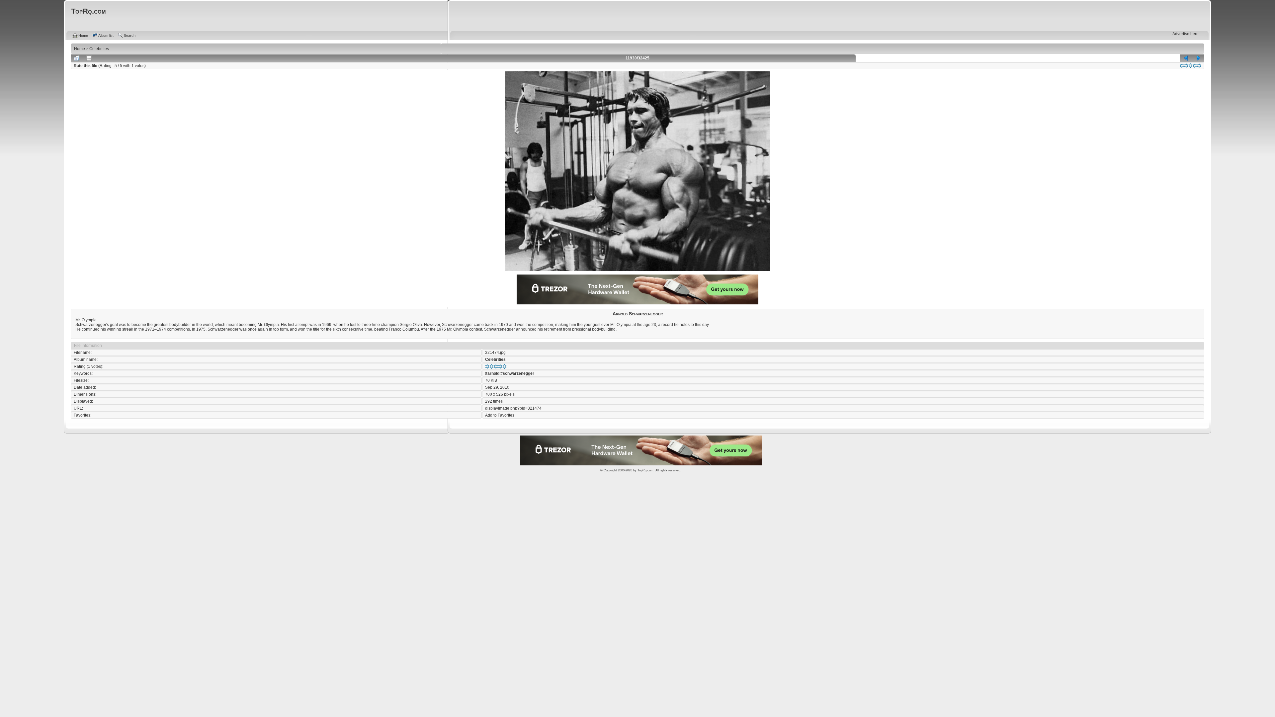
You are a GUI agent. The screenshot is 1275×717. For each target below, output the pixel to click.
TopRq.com (645, 470)
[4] (1195, 65)
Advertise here (1185, 34)
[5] (1199, 65)
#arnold (492, 373)
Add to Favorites (499, 415)
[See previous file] (1186, 58)
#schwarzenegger (517, 373)
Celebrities (495, 359)
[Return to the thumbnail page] (77, 58)
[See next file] (1198, 58)
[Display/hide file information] (89, 58)
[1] (1182, 65)
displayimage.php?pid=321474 (513, 408)
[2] (1186, 65)
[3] (1190, 65)
